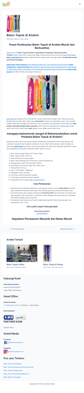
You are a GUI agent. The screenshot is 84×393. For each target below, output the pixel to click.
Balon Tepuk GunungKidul (12, 364)
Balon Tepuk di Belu (15, 264)
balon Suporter (12, 119)
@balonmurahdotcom (15, 342)
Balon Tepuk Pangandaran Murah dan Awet (19, 367)
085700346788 (42, 214)
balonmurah (65, 126)
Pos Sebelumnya (17, 229)
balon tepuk (24, 39)
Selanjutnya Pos (67, 229)
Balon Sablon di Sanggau (12, 377)
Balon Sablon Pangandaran (13, 370)
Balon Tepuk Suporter (37, 180)
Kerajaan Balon (9, 327)
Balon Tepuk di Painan (53, 264)
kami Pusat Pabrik (69, 55)
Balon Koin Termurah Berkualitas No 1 (16, 374)
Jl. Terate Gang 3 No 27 (12, 305)
